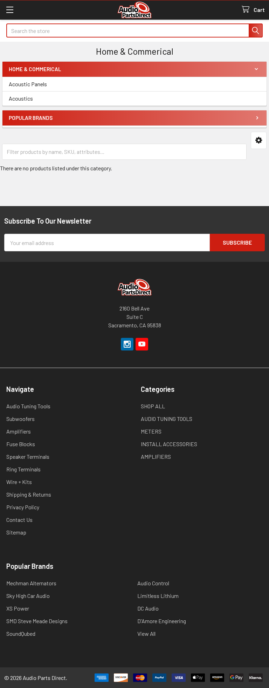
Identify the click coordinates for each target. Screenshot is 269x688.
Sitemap (16, 532)
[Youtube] (142, 344)
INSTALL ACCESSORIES (169, 444)
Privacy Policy (22, 507)
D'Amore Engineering (161, 621)
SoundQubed (20, 633)
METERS (151, 431)
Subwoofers (20, 418)
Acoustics (21, 98)
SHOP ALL (153, 406)
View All (146, 633)
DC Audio (148, 608)
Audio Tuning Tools (28, 406)
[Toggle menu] (9, 9)
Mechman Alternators (31, 583)
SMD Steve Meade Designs (37, 621)
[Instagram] (127, 344)
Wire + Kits (19, 481)
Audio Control (153, 583)
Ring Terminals (23, 469)
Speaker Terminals (27, 456)
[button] (259, 140)
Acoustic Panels (28, 84)
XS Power (17, 608)
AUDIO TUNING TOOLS (166, 418)
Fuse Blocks (20, 444)
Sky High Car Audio (28, 595)
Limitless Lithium (158, 595)
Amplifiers (18, 431)
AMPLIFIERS (156, 456)
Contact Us (19, 519)
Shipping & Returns (28, 494)
